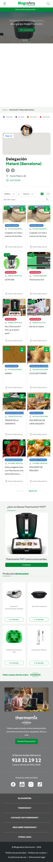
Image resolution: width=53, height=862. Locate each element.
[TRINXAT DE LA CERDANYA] (14, 402)
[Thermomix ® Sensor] (39, 637)
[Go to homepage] (26, 3)
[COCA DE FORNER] (38, 355)
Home (5, 110)
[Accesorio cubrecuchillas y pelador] (14, 593)
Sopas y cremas (11, 366)
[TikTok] (40, 784)
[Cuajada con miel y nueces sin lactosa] (14, 214)
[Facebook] (13, 784)
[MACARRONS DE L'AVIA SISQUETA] (38, 402)
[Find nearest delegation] (5, 4)
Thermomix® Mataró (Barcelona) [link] (21, 110)
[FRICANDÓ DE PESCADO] (38, 449)
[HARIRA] (14, 355)
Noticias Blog (11, 272)
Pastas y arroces (36, 413)
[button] (48, 4)
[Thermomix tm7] (38, 261)
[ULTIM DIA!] (14, 261)
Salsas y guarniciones (14, 460)
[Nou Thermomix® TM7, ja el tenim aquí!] (14, 308)
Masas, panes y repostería (40, 366)
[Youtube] (22, 784)
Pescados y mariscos (38, 460)
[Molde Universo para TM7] (14, 637)
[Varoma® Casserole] (39, 593)
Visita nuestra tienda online (25, 9)
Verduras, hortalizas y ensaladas (18, 413)
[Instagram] (31, 784)
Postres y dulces (12, 225)
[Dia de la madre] (38, 308)
